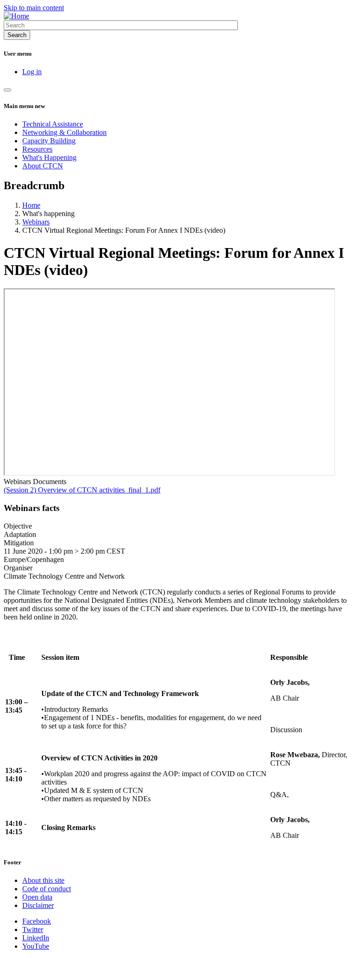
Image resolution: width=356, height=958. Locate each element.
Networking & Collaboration (64, 132)
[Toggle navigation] (7, 90)
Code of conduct (46, 889)
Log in (32, 72)
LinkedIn (35, 938)
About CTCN (42, 166)
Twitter (32, 929)
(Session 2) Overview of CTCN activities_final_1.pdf (82, 490)
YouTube (35, 946)
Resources (37, 149)
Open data (37, 897)
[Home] (16, 16)
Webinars (36, 222)
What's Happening (49, 157)
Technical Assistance (52, 124)
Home (31, 205)
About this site (43, 880)
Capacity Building (49, 141)
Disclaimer (38, 905)
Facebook (36, 921)
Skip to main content (34, 8)
